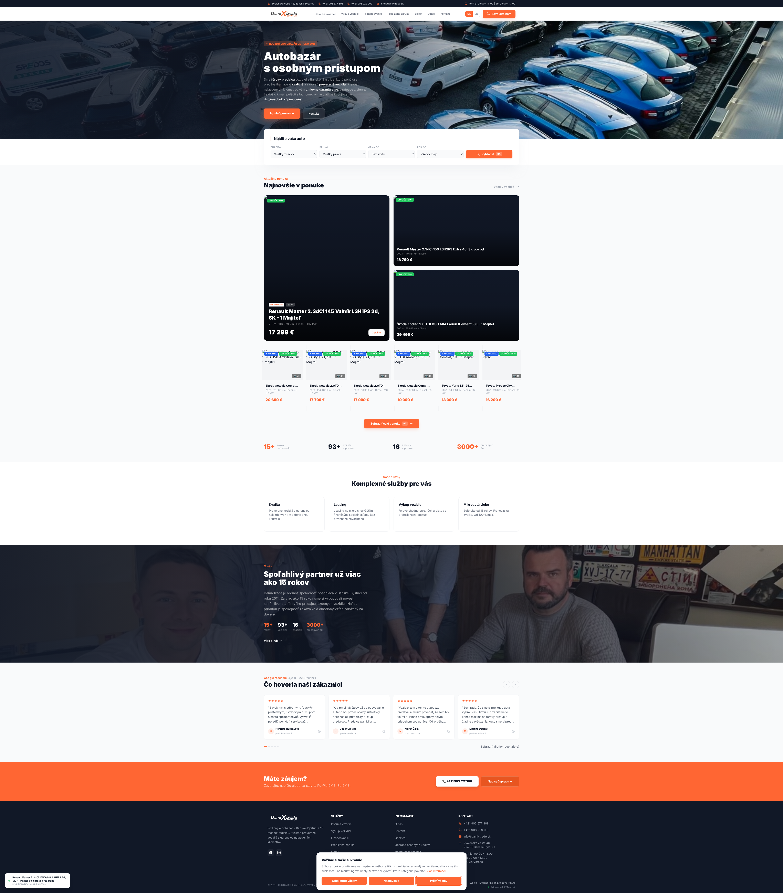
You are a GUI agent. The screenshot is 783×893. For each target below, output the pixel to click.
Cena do (373, 147)
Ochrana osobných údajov (412, 845)
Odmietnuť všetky (344, 880)
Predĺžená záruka (398, 13)
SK (469, 13)
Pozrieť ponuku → (282, 113)
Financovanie (373, 13)
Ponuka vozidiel (325, 14)
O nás (431, 13)
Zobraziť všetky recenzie (498, 746)
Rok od (421, 147)
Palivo (324, 147)
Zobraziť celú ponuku (388, 423)
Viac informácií (436, 870)
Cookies (400, 838)
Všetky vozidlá (504, 186)
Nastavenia (391, 880)
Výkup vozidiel (350, 13)
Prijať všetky (438, 880)
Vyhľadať (491, 154)
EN (476, 13)
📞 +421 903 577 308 (457, 781)
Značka (276, 147)
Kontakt (445, 13)
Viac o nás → (273, 640)
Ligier (418, 13)
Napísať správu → (500, 781)
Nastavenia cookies (408, 851)
